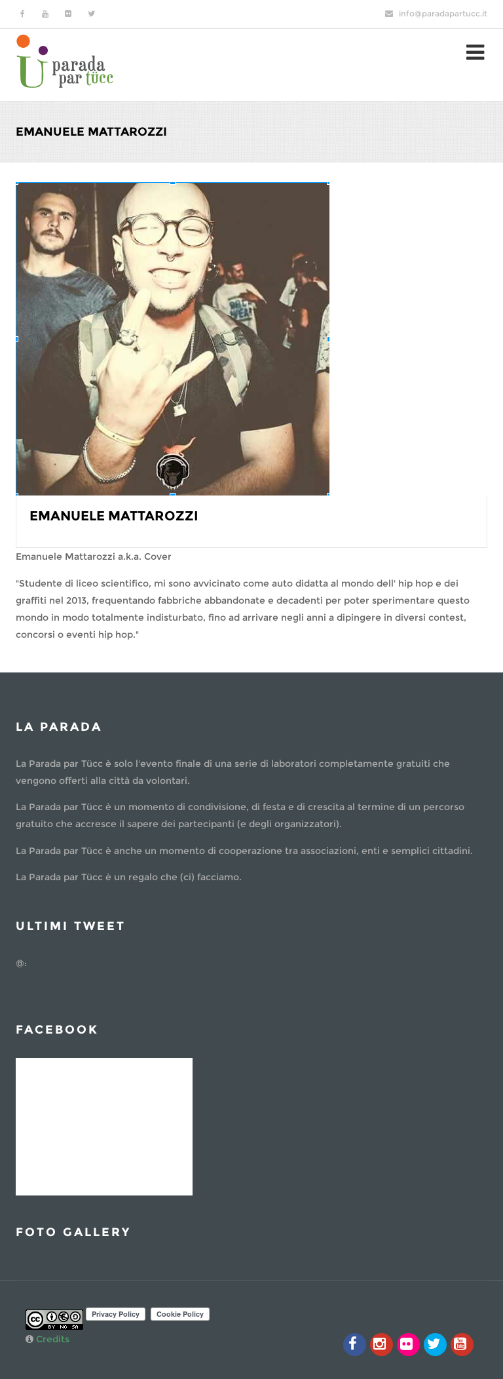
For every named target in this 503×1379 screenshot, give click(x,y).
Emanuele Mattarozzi (113, 516)
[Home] (65, 60)
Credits (52, 1339)
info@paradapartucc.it (443, 13)
